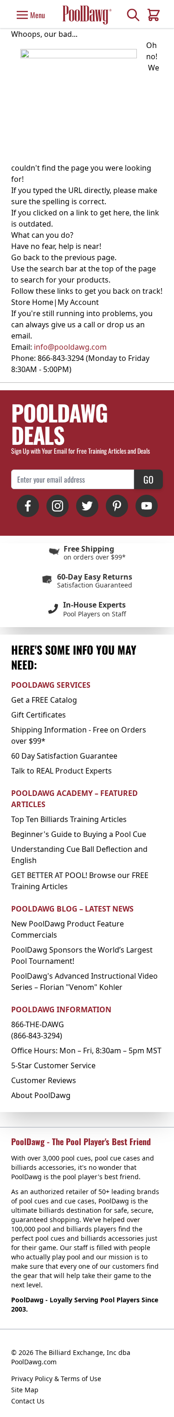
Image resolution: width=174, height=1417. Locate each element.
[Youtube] (146, 506)
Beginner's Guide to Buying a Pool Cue (78, 834)
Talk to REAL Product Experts (61, 771)
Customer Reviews (43, 1080)
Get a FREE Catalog (44, 700)
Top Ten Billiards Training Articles (69, 819)
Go (148, 479)
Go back (25, 257)
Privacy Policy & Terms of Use (56, 1378)
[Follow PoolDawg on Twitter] (87, 506)
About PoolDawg (41, 1095)
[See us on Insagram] (57, 506)
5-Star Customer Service (53, 1065)
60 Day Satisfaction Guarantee (64, 756)
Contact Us (28, 1400)
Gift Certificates (38, 715)
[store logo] (87, 15)
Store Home (32, 302)
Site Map (25, 1389)
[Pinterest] (117, 506)
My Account (78, 302)
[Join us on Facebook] (28, 506)
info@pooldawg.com (70, 347)
